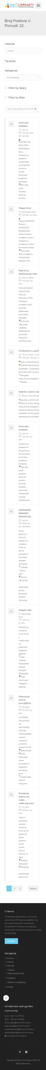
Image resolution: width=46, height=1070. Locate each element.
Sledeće (33, 888)
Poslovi (10, 970)
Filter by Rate (16, 97)
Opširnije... (11, 941)
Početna (10, 958)
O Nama (9, 962)
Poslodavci (10, 978)
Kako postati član (15, 973)
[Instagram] (26, 1052)
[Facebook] (20, 1052)
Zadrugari (10, 966)
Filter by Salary (17, 88)
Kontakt (9, 987)
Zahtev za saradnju (16, 982)
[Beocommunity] (20, 5)
